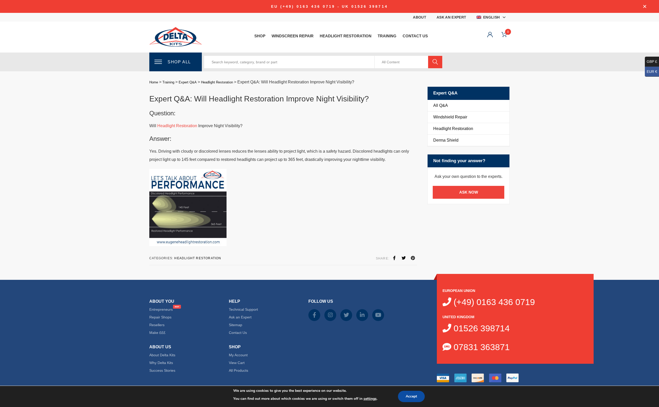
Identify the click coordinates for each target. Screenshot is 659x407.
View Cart (237, 363)
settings (370, 398)
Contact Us (415, 36)
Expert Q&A (188, 82)
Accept (411, 396)
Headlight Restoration (345, 36)
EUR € (652, 72)
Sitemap (235, 325)
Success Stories (162, 370)
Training (387, 36)
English (491, 17)
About (419, 17)
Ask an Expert (451, 17)
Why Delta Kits (161, 363)
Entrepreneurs (161, 309)
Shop (259, 36)
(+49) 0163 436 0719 (493, 302)
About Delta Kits (162, 355)
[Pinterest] (413, 258)
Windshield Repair (450, 117)
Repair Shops (160, 317)
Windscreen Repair (293, 36)
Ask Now (468, 192)
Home (153, 82)
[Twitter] (404, 258)
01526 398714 (480, 328)
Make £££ (157, 333)
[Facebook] (394, 258)
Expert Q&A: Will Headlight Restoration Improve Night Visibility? (259, 98)
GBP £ (652, 61)
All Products (238, 370)
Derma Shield (445, 140)
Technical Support (243, 309)
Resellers (156, 325)
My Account (238, 355)
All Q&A (440, 105)
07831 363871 (480, 347)
